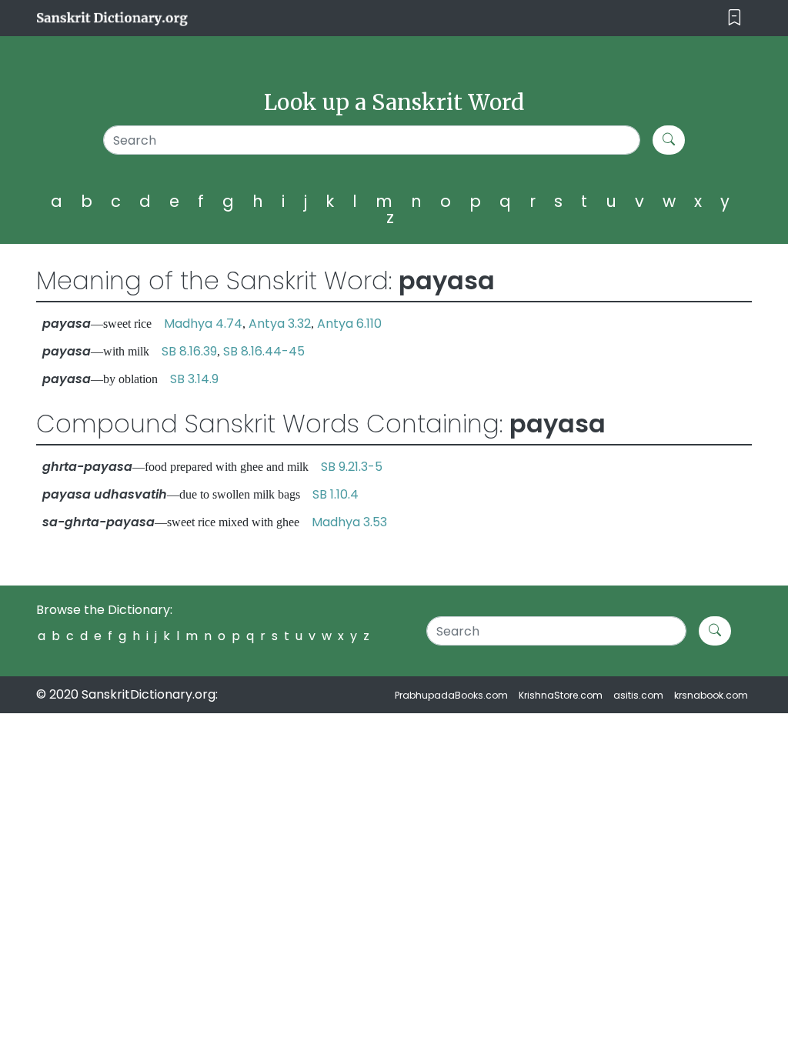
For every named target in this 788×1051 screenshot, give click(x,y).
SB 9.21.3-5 (351, 466)
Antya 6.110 (349, 323)
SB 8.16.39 (189, 351)
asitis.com (638, 695)
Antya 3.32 (280, 323)
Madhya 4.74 (203, 323)
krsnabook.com (711, 695)
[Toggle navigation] (734, 18)
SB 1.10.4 (335, 494)
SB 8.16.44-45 (264, 351)
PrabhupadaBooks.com (451, 695)
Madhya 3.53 (349, 522)
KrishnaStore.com (561, 695)
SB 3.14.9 (194, 379)
